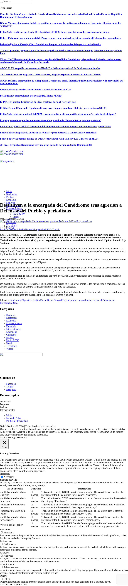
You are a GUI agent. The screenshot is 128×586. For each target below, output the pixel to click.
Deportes (10, 315)
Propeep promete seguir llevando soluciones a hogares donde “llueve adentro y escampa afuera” (50, 120)
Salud (9, 343)
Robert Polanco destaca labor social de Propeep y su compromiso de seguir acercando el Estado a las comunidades (60, 38)
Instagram (11, 389)
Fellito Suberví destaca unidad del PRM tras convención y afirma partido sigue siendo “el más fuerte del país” (58, 114)
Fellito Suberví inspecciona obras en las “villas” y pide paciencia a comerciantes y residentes (48, 132)
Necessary (9, 477)
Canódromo (15, 300)
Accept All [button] (21, 437)
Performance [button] (6, 541)
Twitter (9, 386)
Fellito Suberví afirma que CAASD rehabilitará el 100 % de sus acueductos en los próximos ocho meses (54, 32)
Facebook (11, 383)
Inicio (9, 415)
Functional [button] (5, 529)
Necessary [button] (5, 473)
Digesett (25, 300)
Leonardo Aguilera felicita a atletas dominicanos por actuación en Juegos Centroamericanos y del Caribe (55, 126)
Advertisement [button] (7, 564)
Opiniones (11, 334)
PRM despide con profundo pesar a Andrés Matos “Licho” (31, 95)
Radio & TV (12, 340)
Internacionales (13, 329)
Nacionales (11, 332)
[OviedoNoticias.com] (11, 152)
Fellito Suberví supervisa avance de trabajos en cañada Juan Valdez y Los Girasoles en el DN (49, 138)
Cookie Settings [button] (8, 437)
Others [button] (3, 575)
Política (10, 337)
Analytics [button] (4, 552)
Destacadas (11, 317)
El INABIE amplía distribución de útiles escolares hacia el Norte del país (38, 102)
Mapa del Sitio (13, 418)
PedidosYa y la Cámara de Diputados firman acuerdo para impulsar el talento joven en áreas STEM (53, 108)
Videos (9, 348)
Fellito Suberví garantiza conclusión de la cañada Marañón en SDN (35, 89)
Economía (11, 320)
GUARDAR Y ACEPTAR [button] (13, 584)
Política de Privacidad (17, 421)
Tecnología (11, 346)
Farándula (11, 326)
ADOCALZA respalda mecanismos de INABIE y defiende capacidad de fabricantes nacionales (50, 68)
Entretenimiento (14, 323)
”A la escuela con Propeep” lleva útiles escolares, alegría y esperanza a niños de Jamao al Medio (50, 74)
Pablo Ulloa (13, 303)
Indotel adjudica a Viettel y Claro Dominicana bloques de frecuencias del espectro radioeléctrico (50, 44)
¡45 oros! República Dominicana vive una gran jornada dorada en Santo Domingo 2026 (46, 145)
